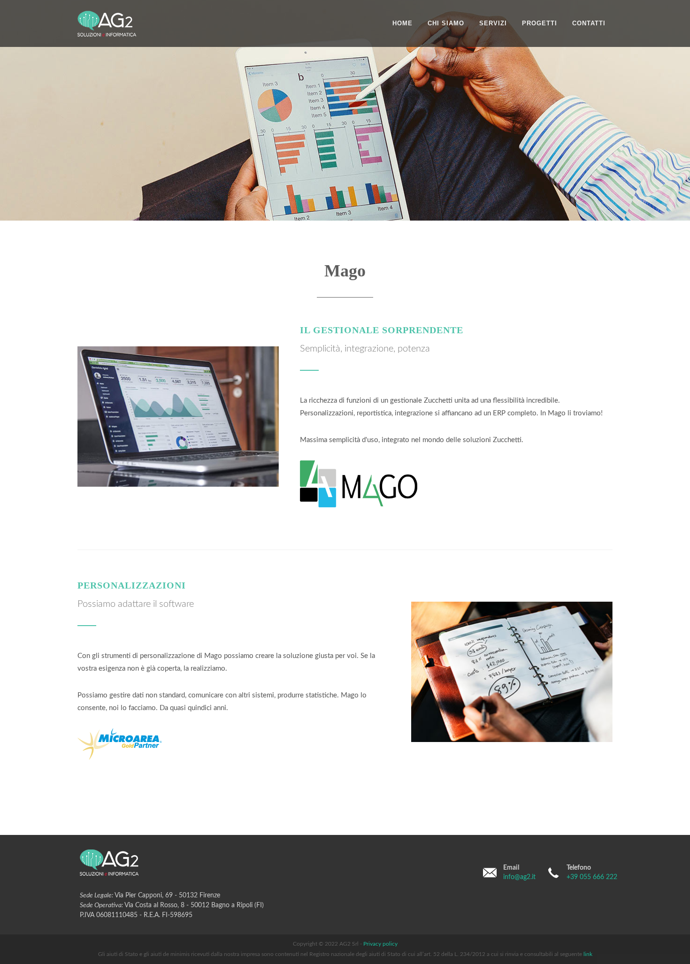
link (587, 954)
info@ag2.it (519, 877)
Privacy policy (380, 944)
